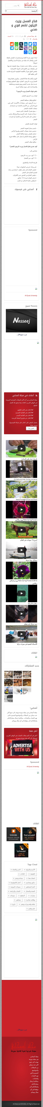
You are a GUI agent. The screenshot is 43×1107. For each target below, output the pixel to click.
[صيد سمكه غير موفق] (21, 614)
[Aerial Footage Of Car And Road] (21, 489)
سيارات (32, 896)
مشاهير (18, 900)
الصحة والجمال (30, 891)
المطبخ (22, 896)
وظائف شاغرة (30, 900)
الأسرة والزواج (30, 869)
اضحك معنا (31, 878)
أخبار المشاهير (30, 887)
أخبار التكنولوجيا (16, 882)
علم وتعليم (31, 909)
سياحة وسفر (19, 878)
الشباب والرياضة (15, 891)
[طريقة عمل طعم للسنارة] (21, 449)
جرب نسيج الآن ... (21, 1030)
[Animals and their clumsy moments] (21, 469)
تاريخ (13, 904)
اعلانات (22, 874)
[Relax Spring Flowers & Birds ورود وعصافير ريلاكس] (21, 570)
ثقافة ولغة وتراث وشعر (28, 904)
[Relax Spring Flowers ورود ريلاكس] (21, 509)
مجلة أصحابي (30, 36)
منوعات (12, 896)
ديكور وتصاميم (30, 882)
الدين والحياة (17, 869)
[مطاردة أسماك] (21, 593)
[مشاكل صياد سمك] (21, 550)
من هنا (30, 428)
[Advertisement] (21, 260)
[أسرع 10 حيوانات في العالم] (21, 530)
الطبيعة (32, 874)
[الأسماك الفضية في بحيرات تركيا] (21, 634)
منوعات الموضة (15, 887)
